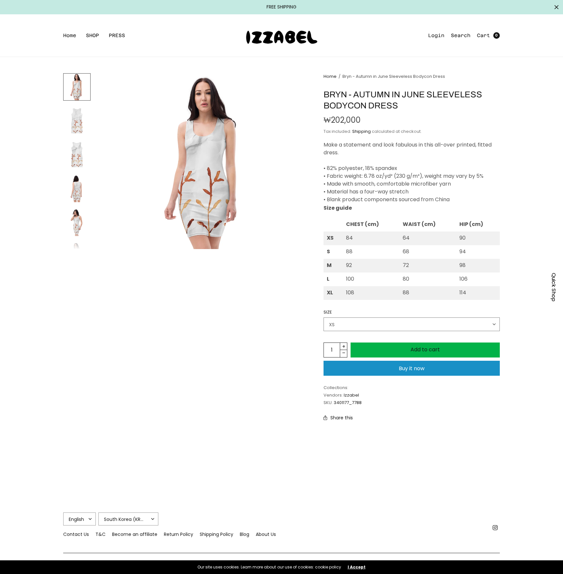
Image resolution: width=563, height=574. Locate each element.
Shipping (361, 131)
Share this (341, 417)
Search (460, 35)
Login (436, 35)
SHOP (92, 35)
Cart (483, 35)
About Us (266, 534)
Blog (244, 534)
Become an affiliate (134, 534)
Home (69, 35)
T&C (100, 534)
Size (328, 312)
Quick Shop (553, 287)
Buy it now (412, 368)
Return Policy (178, 534)
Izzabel (351, 395)
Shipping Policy (216, 534)
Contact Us (76, 534)
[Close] (556, 7)
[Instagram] (495, 528)
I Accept (357, 567)
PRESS (117, 35)
